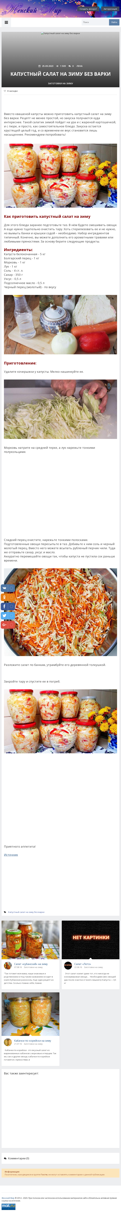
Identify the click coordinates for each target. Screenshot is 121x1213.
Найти (114, 22)
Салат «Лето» (82, 964)
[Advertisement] (60, 499)
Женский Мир (8, 1198)
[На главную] (35, 9)
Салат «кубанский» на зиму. (31, 964)
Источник (11, 855)
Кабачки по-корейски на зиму (32, 1040)
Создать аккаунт (88, 8)
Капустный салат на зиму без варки (26, 912)
